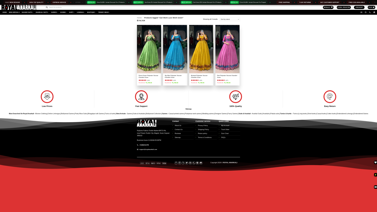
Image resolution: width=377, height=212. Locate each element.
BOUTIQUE (91, 12)
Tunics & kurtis (110, 113)
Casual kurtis (321, 113)
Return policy (202, 133)
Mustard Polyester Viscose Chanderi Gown (199, 76)
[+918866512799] (370, 12)
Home (139, 18)
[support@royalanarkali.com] (362, 12)
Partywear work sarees (193, 113)
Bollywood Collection (153, 113)
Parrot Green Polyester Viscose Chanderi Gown (148, 76)
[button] (344, 7)
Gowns (63, 12)
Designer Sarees (221, 113)
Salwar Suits (27, 12)
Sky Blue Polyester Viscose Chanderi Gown (173, 76)
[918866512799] (374, 12)
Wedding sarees (208, 113)
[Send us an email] (190, 163)
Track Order (225, 129)
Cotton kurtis (331, 113)
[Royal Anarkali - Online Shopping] (21, 7)
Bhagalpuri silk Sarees (96, 113)
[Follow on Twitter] (186, 163)
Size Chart (225, 133)
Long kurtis (303, 113)
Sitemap (188, 109)
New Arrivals (14, 12)
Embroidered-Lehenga (345, 113)
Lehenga (80, 12)
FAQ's (223, 137)
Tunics (295, 113)
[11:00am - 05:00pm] (366, 12)
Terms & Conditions (205, 137)
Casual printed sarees (176, 113)
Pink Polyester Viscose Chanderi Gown (227, 76)
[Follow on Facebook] (176, 163)
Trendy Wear (103, 12)
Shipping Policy (203, 129)
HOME (5, 12)
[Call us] (193, 163)
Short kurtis (312, 113)
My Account (225, 125)
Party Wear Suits (81, 113)
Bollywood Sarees (67, 113)
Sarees (54, 12)
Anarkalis (266, 113)
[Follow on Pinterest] (197, 163)
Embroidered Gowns (361, 113)
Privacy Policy (203, 125)
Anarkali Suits (257, 113)
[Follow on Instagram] (179, 163)
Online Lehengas (54, 113)
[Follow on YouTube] (201, 163)
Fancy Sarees (232, 113)
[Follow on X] (183, 163)
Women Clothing (41, 113)
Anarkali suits (42, 12)
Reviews (178, 133)
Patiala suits (274, 113)
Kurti (71, 12)
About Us (178, 125)
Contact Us (179, 129)
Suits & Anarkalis (139, 113)
